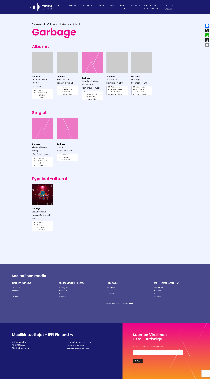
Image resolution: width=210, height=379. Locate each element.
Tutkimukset (72, 5)
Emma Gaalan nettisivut (117, 303)
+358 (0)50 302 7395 (76, 342)
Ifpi (58, 5)
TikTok (109, 290)
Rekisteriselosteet (76, 348)
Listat (102, 5)
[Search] (167, 5)
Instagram (16, 287)
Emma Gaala (122, 7)
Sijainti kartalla (20, 348)
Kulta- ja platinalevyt (152, 7)
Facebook (16, 290)
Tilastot (88, 5)
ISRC (112, 5)
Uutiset (135, 5)
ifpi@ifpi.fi (73, 345)
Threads (15, 296)
